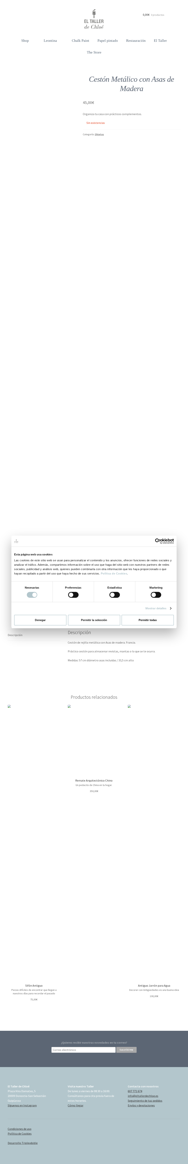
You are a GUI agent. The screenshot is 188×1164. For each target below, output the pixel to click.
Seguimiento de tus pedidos (145, 1100)
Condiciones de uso (19, 1129)
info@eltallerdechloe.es (143, 1096)
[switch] (73, 595)
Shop (25, 40)
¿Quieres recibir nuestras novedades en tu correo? (94, 1042)
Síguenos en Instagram (22, 1105)
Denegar (40, 620)
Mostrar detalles (156, 608)
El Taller (160, 40)
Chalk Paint (80, 40)
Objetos (99, 134)
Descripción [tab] (15, 635)
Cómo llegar (75, 1105)
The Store (94, 52)
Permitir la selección (94, 620)
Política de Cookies (114, 573)
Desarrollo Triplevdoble (23, 1143)
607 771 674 (135, 1091)
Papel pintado (107, 40)
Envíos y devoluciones (141, 1105)
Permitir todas (148, 620)
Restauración (136, 40)
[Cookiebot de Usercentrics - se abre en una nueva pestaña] (158, 541)
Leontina (50, 40)
